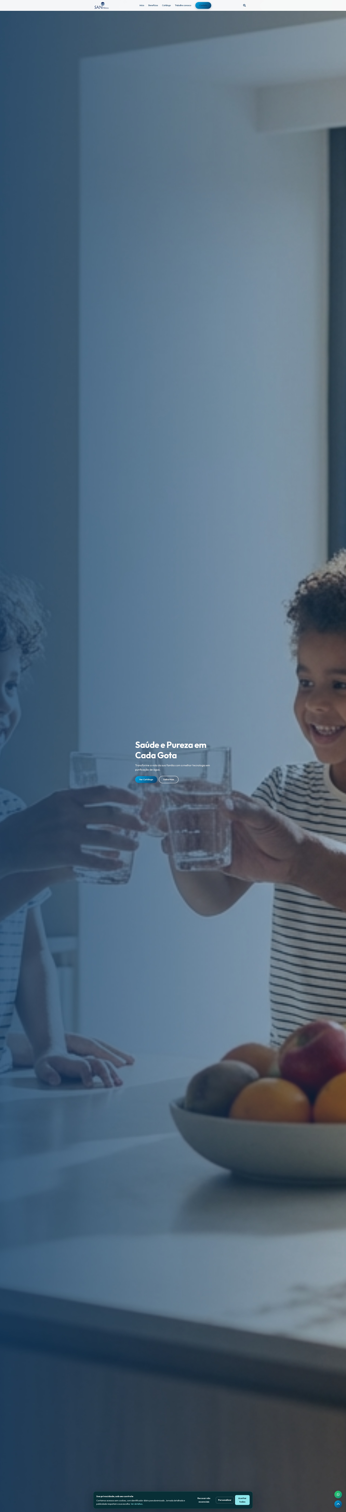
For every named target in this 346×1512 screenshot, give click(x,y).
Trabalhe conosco (183, 5)
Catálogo (166, 5)
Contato (203, 5)
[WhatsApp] (338, 1494)
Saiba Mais (168, 779)
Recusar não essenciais (203, 1500)
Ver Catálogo (146, 779)
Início (141, 5)
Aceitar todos (242, 1500)
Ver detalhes (136, 1504)
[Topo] (338, 1504)
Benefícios (153, 5)
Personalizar (224, 1500)
